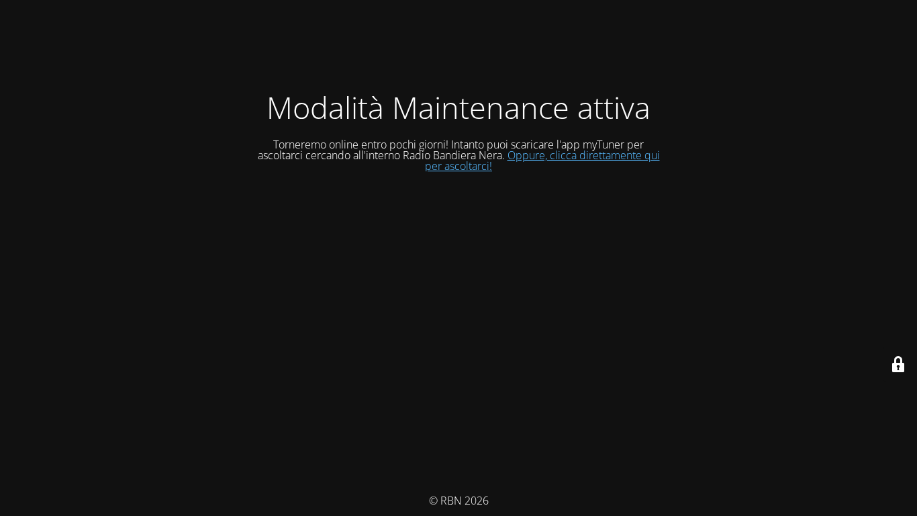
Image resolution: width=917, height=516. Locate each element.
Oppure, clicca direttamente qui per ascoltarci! (542, 160)
